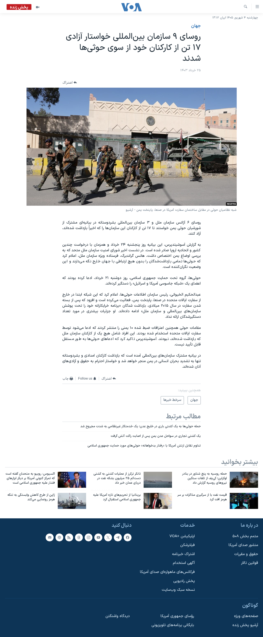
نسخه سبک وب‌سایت (178, 590)
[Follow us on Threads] (79, 537)
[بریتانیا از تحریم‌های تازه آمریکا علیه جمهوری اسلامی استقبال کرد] (158, 501)
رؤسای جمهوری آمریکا (177, 616)
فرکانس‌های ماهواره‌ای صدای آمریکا (167, 572)
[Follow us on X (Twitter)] (108, 537)
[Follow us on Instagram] (88, 537)
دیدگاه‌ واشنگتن (117, 616)
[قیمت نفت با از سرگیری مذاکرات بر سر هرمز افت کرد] (244, 501)
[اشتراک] (49, 537)
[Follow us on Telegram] (118, 537)
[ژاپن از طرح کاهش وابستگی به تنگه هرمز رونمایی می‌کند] (72, 501)
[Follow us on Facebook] (128, 537)
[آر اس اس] (69, 537)
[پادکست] (59, 537)
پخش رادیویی (184, 581)
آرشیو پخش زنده (245, 625)
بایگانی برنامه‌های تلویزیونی (172, 625)
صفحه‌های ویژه (246, 616)
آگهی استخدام (184, 563)
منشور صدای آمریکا (243, 545)
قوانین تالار (249, 563)
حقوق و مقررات (246, 554)
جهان (196, 26)
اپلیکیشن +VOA (182, 536)
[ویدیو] (37, 7)
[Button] (69, 82)
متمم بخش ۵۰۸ (245, 536)
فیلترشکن (187, 545)
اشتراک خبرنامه (183, 554)
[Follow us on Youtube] (98, 537)
